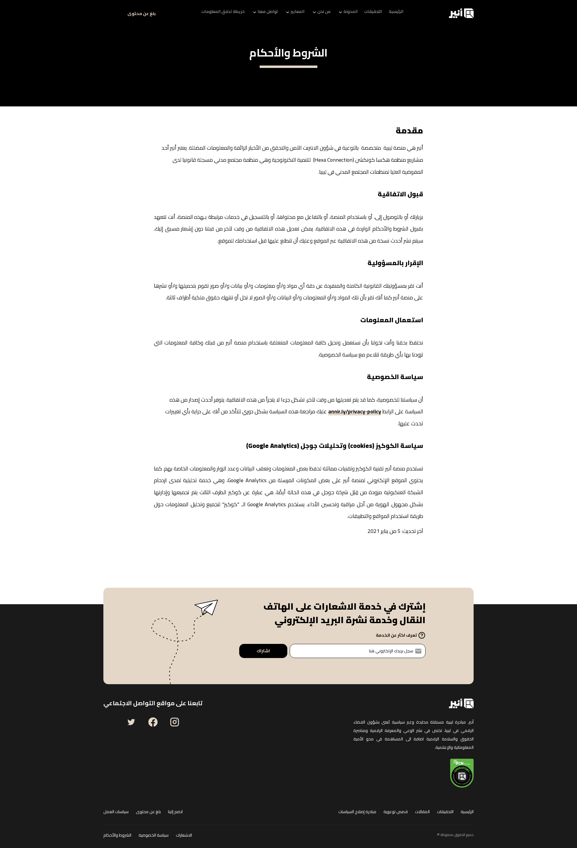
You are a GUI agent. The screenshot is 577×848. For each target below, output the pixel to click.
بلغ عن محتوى (141, 13)
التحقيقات (445, 812)
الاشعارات (184, 835)
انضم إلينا (175, 812)
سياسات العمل (116, 812)
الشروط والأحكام (117, 835)
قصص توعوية (395, 812)
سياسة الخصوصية (154, 835)
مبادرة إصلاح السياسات (357, 812)
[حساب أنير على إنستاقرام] (174, 722)
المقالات (422, 812)
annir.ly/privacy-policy (354, 412)
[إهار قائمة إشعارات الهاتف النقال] (110, 13)
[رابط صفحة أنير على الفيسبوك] (153, 722)
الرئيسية (467, 812)
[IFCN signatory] (462, 773)
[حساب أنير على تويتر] (131, 722)
